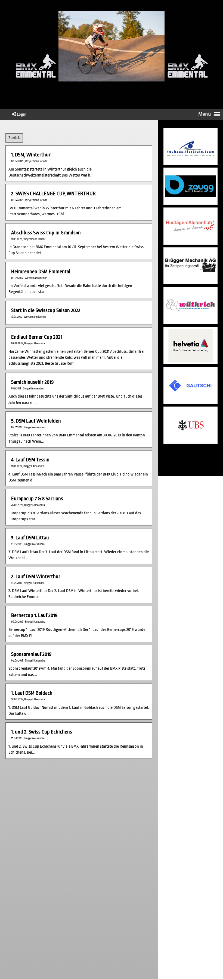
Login (21, 114)
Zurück (14, 138)
